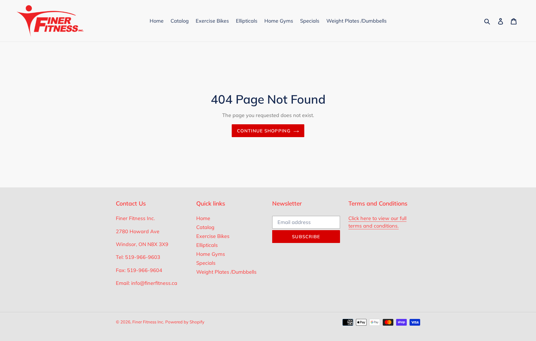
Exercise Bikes (212, 236)
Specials (206, 263)
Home (203, 218)
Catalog (205, 227)
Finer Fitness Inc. (148, 322)
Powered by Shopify (184, 322)
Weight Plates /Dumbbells (226, 272)
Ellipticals (207, 245)
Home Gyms (210, 254)
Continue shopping (264, 130)
